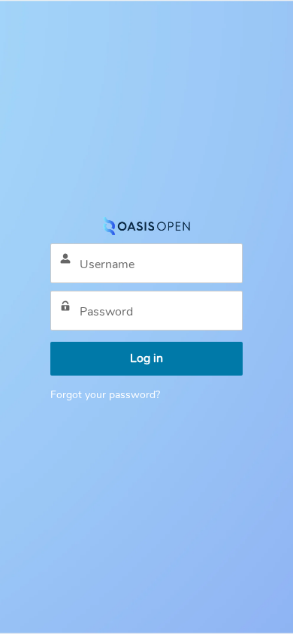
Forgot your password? (105, 395)
